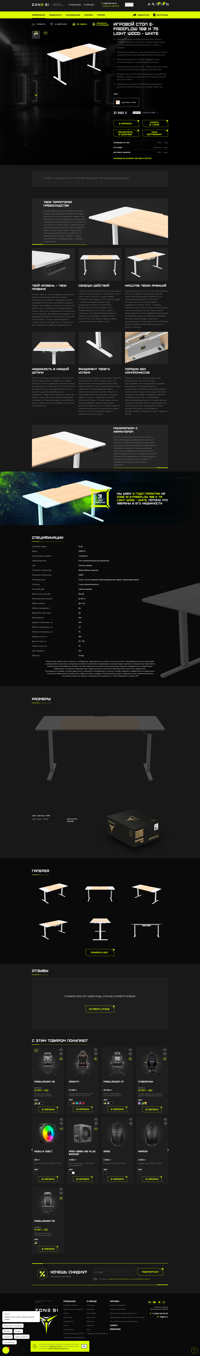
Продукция (75, 5)
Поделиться (143, 15)
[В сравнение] (61, 1049)
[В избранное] (61, 1054)
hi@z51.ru (164, 1317)
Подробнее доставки (132, 158)
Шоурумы (91, 1309)
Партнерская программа (97, 1333)
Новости (90, 1325)
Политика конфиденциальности (123, 1313)
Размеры (88, 15)
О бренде (89, 5)
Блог (89, 1329)
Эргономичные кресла (73, 1309)
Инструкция (162, 15)
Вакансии (115, 1329)
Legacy (114, 1325)
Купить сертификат (118, 1305)
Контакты (91, 1305)
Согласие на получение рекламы (124, 1321)
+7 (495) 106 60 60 (160, 1313)
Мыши (66, 1325)
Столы (66, 1313)
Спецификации (73, 15)
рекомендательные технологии (58, 1348)
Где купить (91, 1317)
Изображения (38, 15)
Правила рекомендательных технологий (127, 1317)
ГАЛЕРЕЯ (101, 15)
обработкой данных (55, 1346)
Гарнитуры (67, 1317)
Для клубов (91, 1313)
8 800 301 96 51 (110, 3)
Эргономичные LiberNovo (74, 1337)
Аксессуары (68, 1329)
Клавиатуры (68, 1321)
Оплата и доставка (117, 1309)
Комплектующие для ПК (73, 1333)
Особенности (55, 15)
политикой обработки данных (140, 1279)
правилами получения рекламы (119, 1279)
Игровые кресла (70, 1305)
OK (84, 1346)
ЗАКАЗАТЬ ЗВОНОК (110, 6)
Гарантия (90, 1321)
